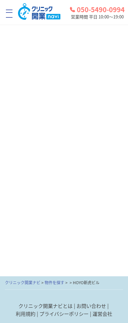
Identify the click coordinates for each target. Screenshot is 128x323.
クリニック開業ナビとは (45, 305)
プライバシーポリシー (64, 313)
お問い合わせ (91, 305)
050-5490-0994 (101, 9)
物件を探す (54, 282)
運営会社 (102, 313)
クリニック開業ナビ (22, 282)
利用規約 (25, 313)
